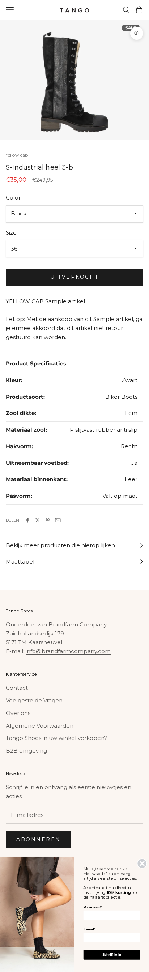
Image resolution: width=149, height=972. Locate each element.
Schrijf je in (112, 954)
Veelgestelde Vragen (34, 700)
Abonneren (38, 839)
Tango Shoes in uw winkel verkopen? (56, 738)
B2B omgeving (26, 750)
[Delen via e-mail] (58, 520)
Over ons (18, 713)
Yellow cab (17, 155)
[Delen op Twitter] (38, 520)
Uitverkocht (74, 277)
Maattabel (20, 561)
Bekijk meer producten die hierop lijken (60, 545)
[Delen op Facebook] (27, 520)
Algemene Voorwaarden (39, 725)
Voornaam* (93, 907)
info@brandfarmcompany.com (68, 651)
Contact (17, 687)
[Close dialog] (142, 863)
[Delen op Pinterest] (48, 520)
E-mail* (89, 929)
